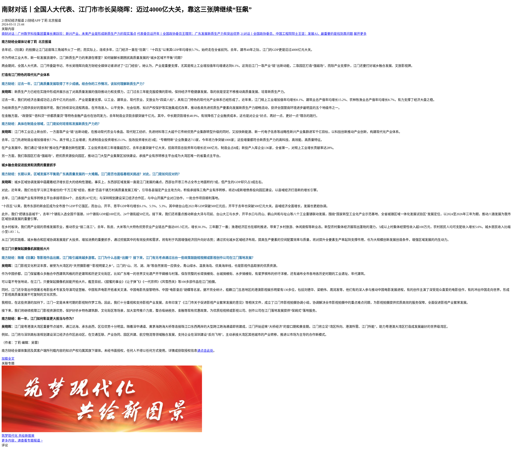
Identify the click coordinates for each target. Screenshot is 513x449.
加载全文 (8, 358)
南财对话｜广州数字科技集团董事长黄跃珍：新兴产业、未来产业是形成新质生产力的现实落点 (69, 33)
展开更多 (360, 33)
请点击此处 (205, 350)
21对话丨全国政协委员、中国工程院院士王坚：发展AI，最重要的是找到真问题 (296, 33)
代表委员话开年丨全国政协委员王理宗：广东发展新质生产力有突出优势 (188, 33)
